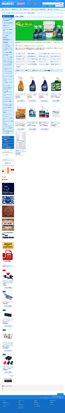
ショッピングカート (6, 404)
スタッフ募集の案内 (7, 147)
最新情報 (35, 400)
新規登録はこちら (6, 402)
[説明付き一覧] (52, 70)
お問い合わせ (5, 144)
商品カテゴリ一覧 (21, 400)
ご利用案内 (5, 139)
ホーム (4, 400)
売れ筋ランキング (21, 407)
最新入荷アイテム (21, 404)
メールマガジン (6, 142)
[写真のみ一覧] (49, 70)
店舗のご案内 (36, 402)
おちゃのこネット (60, 396)
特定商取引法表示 (6, 137)
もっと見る (12, 375)
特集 (19, 402)
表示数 (17, 70)
